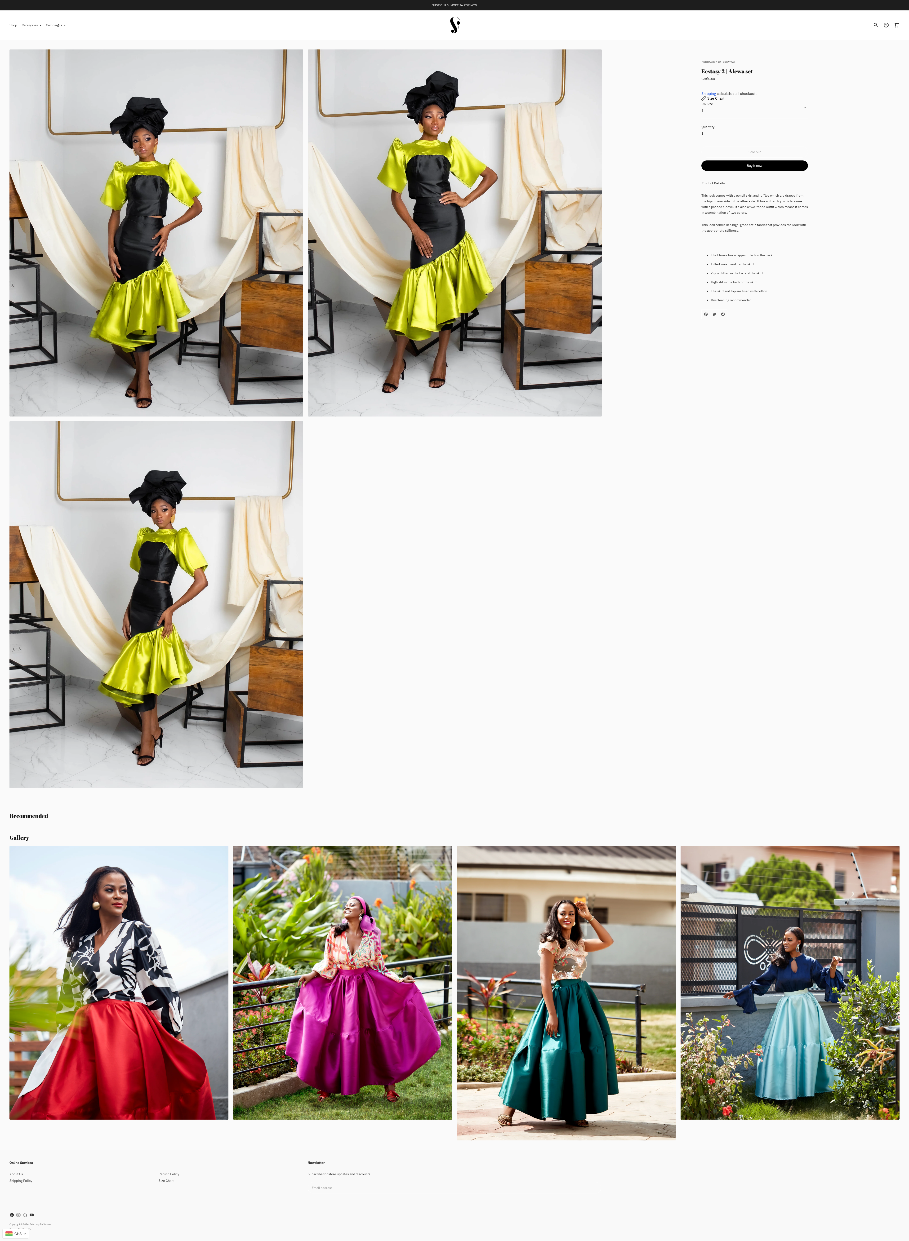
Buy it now (754, 166)
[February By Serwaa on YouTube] (31, 1215)
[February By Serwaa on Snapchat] (25, 1215)
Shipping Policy (20, 1181)
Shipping (708, 93)
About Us (16, 1174)
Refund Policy (169, 1174)
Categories (30, 25)
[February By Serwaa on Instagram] (18, 1215)
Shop (13, 25)
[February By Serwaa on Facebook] (11, 1215)
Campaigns (54, 25)
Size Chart (166, 1181)
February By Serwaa (40, 1224)
